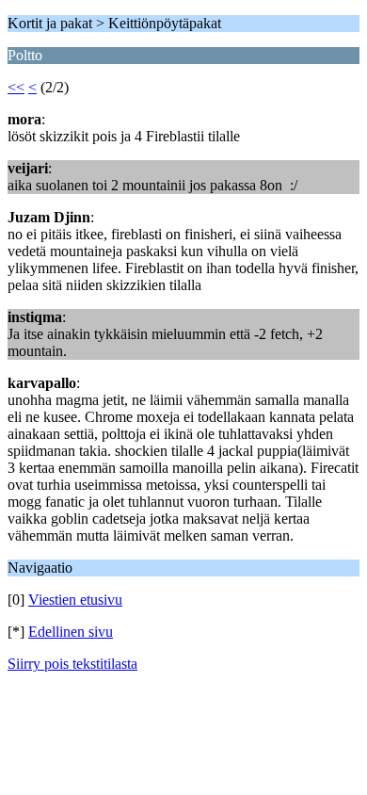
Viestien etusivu (75, 600)
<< (16, 87)
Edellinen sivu (70, 632)
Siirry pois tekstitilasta (72, 664)
